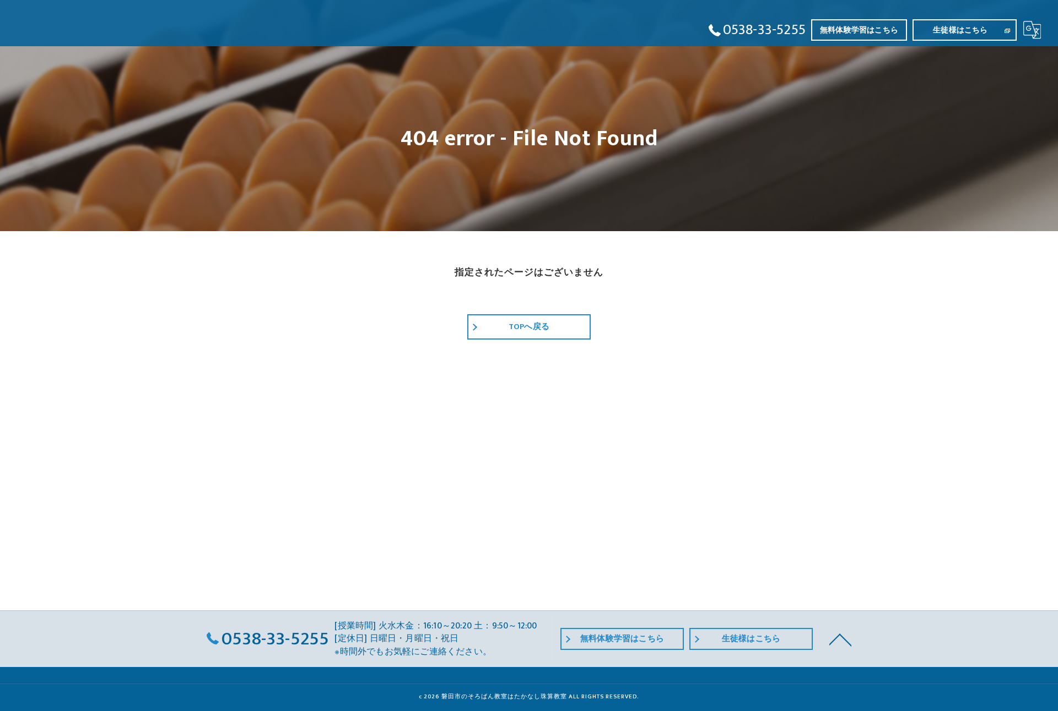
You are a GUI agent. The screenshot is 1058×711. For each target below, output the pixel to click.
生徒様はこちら (960, 30)
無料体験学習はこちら (859, 30)
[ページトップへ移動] (840, 639)
